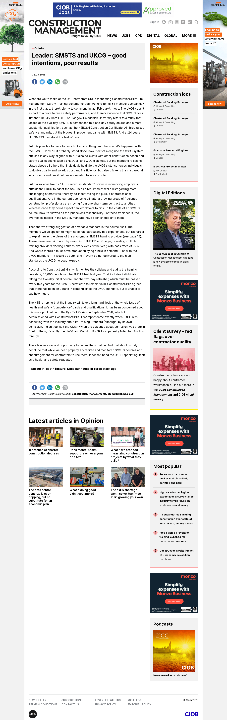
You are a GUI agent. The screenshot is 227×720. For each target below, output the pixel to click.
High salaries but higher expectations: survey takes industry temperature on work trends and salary (177, 499)
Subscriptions (71, 700)
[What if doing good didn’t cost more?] (87, 477)
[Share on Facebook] (34, 81)
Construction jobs (172, 94)
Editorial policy (139, 704)
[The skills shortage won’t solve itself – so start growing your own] (128, 477)
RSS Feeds (134, 700)
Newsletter (37, 700)
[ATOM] (71, 714)
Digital (153, 36)
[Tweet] (42, 81)
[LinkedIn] (190, 22)
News (112, 36)
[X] (183, 22)
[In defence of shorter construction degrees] (46, 437)
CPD (138, 36)
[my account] (164, 22)
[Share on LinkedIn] (50, 81)
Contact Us (70, 704)
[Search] (196, 22)
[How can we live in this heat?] (174, 651)
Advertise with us (108, 700)
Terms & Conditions (43, 704)
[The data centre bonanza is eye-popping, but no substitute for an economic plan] (46, 477)
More (187, 36)
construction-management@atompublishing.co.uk (102, 393)
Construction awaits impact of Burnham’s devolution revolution (176, 555)
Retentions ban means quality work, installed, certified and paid (174, 478)
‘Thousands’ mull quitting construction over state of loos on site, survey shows (176, 519)
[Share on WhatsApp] (57, 81)
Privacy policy (105, 704)
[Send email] (65, 81)
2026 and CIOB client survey (173, 394)
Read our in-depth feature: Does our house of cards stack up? (72, 368)
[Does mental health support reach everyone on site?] (87, 437)
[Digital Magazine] (176, 22)
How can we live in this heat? (170, 675)
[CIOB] (156, 714)
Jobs (126, 36)
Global (170, 36)
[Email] (170, 22)
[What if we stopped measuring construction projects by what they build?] (128, 437)
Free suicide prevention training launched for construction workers (174, 537)
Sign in (154, 22)
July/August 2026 (169, 253)
